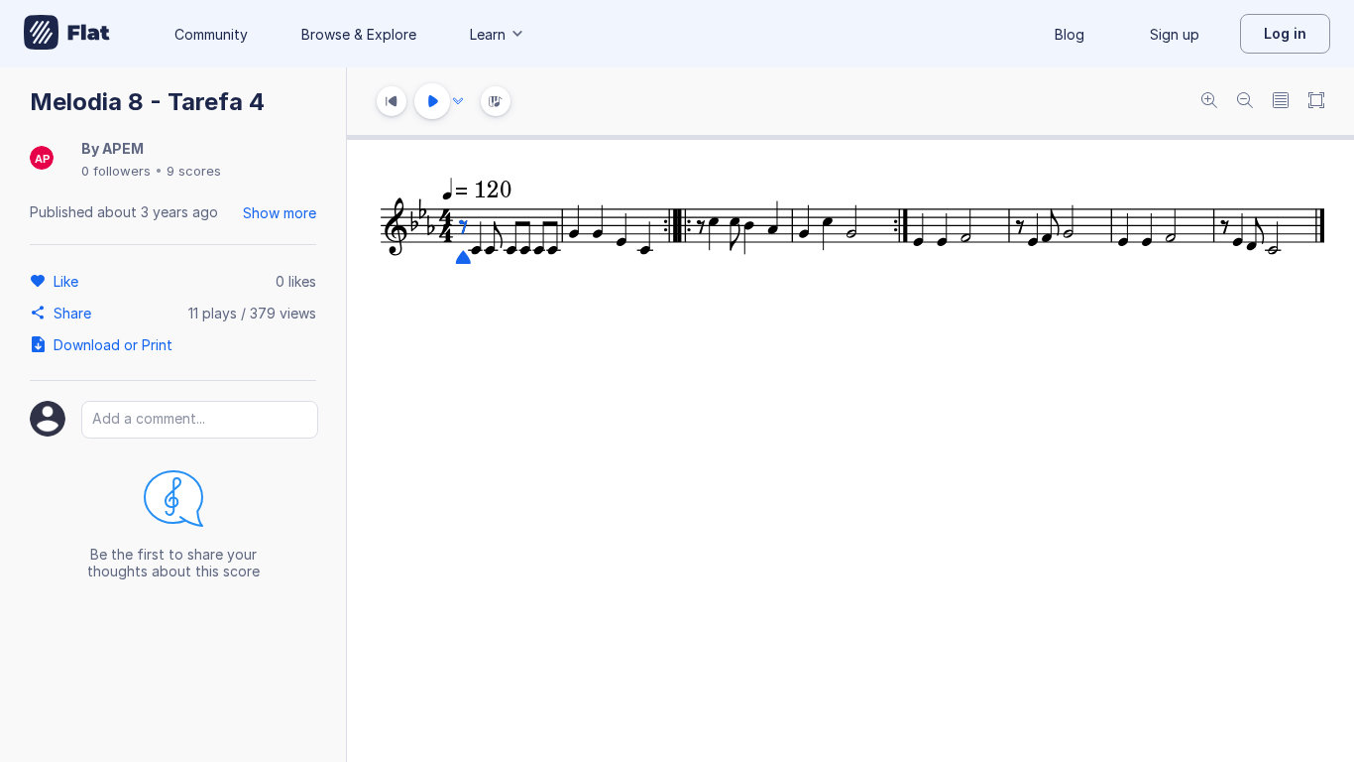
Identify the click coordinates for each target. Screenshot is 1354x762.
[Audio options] (458, 101)
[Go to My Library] (67, 34)
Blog (1069, 34)
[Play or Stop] (432, 101)
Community (211, 34)
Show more (279, 212)
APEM (123, 148)
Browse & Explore (358, 34)
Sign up (1174, 34)
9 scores (194, 171)
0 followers (116, 171)
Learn (488, 34)
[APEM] (42, 159)
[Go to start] (391, 101)
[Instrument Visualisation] (495, 101)
